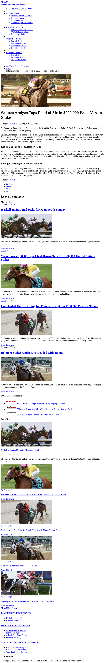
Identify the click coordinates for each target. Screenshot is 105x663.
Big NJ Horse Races (14, 27)
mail (8, 189)
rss (7, 191)
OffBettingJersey (13, 4)
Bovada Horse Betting (15, 647)
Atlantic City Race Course (22, 23)
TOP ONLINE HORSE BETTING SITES (19, 642)
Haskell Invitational (14, 618)
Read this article (7, 248)
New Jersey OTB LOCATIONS (19, 9)
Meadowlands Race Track (21, 16)
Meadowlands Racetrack (16, 630)
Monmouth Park (17, 20)
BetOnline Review (18, 43)
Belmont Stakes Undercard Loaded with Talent (32, 352)
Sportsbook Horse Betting (16, 652)
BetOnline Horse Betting (16, 650)
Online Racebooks (13, 39)
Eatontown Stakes (18, 34)
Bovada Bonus (17, 55)
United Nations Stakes (20, 32)
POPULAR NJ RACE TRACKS (15, 625)
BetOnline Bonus (18, 57)
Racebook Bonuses (14, 53)
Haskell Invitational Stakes (22, 29)
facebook (10, 184)
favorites (9, 656)
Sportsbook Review (19, 48)
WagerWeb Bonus (18, 59)
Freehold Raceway (19, 18)
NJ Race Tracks (12, 13)
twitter (8, 186)
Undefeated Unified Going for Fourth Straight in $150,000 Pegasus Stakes (49, 306)
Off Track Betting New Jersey (18, 66)
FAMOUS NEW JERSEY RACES (16, 613)
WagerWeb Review (19, 46)
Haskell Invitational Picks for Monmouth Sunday (33, 209)
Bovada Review (17, 41)
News (8, 68)
